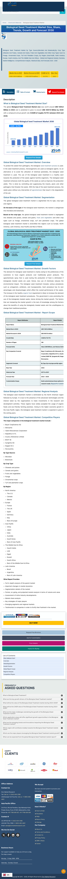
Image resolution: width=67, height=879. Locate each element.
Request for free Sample (33, 27)
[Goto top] (64, 871)
